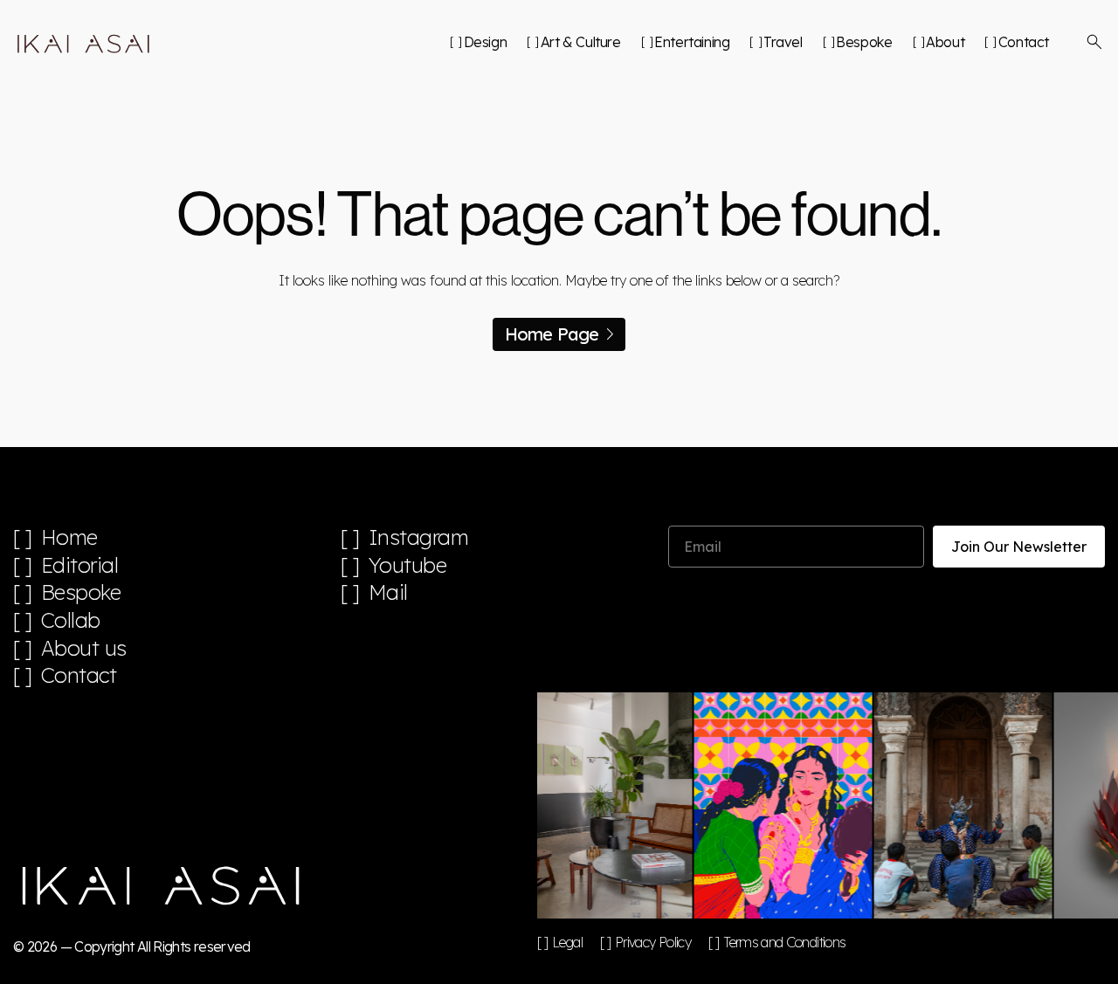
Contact (1023, 42)
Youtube (408, 565)
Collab (70, 620)
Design (485, 42)
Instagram (419, 537)
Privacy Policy (653, 942)
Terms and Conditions (784, 942)
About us (84, 648)
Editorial (80, 565)
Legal (567, 942)
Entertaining (691, 42)
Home (69, 537)
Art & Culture (580, 42)
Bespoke (864, 42)
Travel (782, 42)
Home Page (552, 334)
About (945, 42)
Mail (388, 592)
